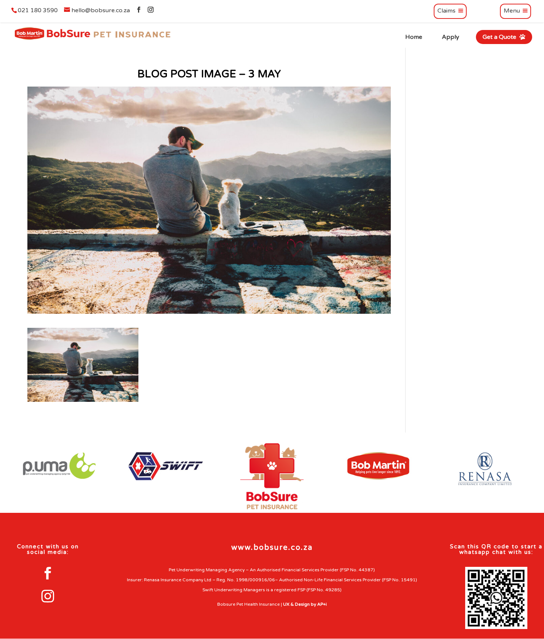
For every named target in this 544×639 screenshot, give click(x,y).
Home (413, 37)
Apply (450, 37)
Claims (446, 11)
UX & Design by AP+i (305, 604)
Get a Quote (500, 37)
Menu (512, 11)
